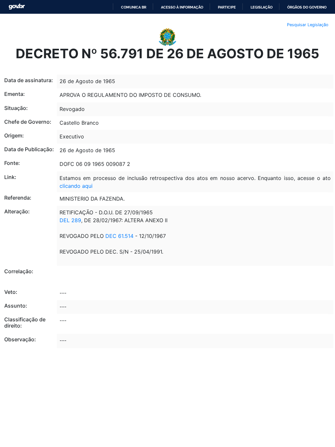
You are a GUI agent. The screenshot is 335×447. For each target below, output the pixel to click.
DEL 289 (70, 220)
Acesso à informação (182, 7)
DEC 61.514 (118, 236)
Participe (227, 7)
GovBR (17, 7)
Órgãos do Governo (306, 7)
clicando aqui (76, 186)
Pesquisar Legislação (307, 24)
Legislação (262, 7)
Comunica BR (133, 7)
